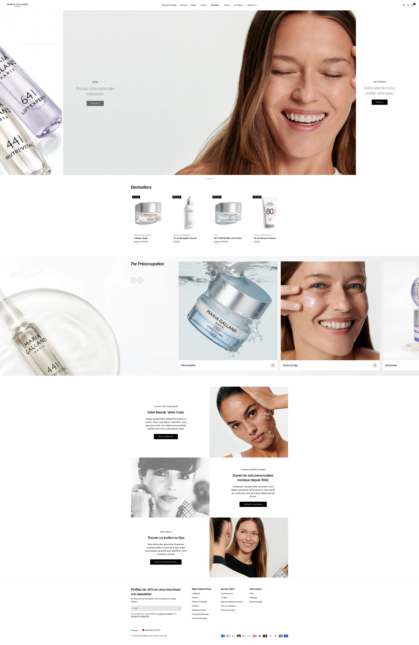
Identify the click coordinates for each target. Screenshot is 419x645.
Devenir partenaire (228, 610)
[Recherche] (404, 5)
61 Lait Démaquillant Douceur (185, 238)
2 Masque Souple (141, 238)
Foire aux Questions (228, 606)
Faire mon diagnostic (165, 436)
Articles (195, 598)
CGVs (252, 593)
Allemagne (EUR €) (152, 630)
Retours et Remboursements (232, 602)
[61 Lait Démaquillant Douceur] (189, 212)
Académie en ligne (199, 610)
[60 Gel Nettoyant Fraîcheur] (269, 212)
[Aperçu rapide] (164, 199)
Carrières (195, 606)
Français (134, 630)
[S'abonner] (179, 608)
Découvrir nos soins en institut (166, 562)
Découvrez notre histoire (253, 504)
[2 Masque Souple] (149, 212)
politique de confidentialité (140, 616)
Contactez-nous (227, 593)
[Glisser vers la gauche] (133, 280)
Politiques (253, 598)
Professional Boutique (200, 614)
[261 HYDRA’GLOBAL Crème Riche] (229, 212)
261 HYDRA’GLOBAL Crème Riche (228, 238)
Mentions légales (256, 602)
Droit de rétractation (199, 618)
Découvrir (85, 102)
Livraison (224, 598)
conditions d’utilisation (165, 614)
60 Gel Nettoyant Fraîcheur (265, 238)
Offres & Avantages (199, 602)
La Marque (196, 593)
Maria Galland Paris (144, 636)
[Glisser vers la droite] (140, 280)
